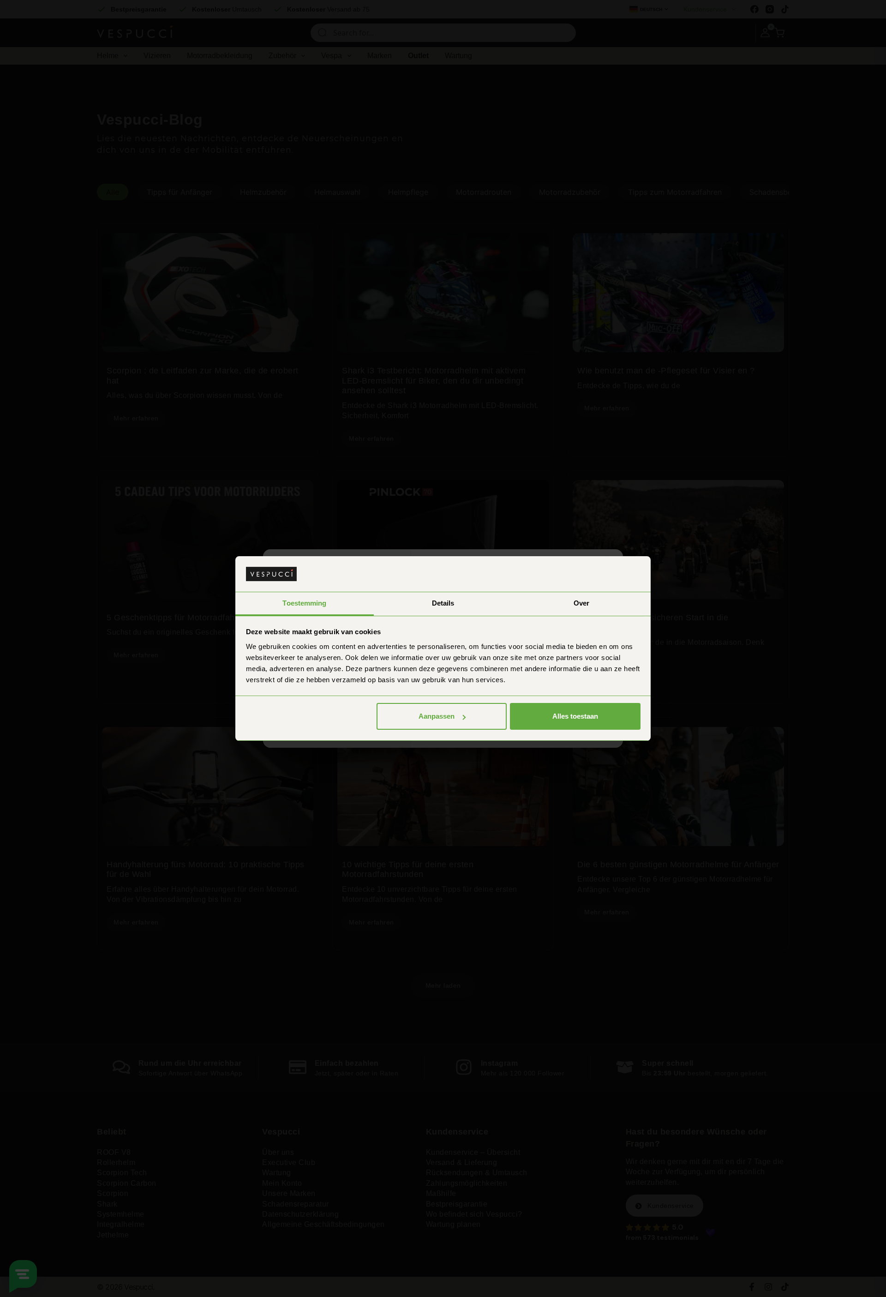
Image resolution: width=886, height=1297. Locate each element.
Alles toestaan (575, 716)
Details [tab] (443, 603)
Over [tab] (581, 603)
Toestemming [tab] (304, 603)
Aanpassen (437, 716)
